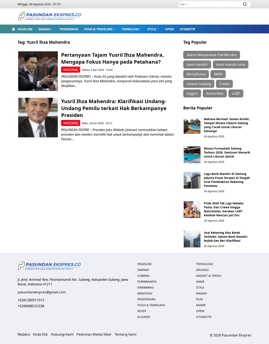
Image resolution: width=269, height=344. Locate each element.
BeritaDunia (196, 74)
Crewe (224, 83)
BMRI (218, 74)
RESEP (141, 311)
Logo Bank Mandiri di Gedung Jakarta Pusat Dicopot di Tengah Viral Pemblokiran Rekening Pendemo (227, 180)
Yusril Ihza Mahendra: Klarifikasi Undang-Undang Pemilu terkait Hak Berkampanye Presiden (113, 108)
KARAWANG (145, 287)
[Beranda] (13, 29)
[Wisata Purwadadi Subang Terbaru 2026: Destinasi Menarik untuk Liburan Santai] (192, 154)
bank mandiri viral (230, 64)
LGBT (236, 93)
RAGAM (201, 293)
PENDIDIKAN (69, 29)
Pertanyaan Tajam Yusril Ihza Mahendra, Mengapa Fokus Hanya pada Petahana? (112, 58)
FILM (199, 299)
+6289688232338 (31, 306)
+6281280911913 (31, 300)
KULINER (143, 317)
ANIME (201, 305)
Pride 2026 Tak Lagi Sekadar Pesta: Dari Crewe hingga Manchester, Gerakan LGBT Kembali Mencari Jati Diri (224, 209)
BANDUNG (144, 293)
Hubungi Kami (62, 334)
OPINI (169, 29)
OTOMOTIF (187, 29)
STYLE (152, 29)
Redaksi (24, 334)
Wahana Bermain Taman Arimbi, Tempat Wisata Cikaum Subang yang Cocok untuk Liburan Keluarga (227, 125)
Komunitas (214, 93)
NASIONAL (70, 70)
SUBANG (143, 276)
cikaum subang (199, 83)
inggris (192, 93)
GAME (200, 282)
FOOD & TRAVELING (98, 29)
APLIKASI (202, 270)
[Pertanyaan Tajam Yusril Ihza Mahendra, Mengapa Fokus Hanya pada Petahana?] (38, 71)
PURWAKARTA (147, 282)
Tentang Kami (125, 334)
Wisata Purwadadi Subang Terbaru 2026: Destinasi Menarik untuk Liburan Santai (227, 152)
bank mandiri (197, 64)
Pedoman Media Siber (94, 334)
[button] (46, 29)
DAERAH (44, 29)
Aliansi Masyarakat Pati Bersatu (212, 55)
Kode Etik (40, 334)
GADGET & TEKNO (208, 276)
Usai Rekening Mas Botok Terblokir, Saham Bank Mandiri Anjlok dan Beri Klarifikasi (225, 237)
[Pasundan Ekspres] (49, 16)
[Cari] (244, 4)
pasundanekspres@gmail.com (42, 292)
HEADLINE (25, 29)
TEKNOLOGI (130, 29)
